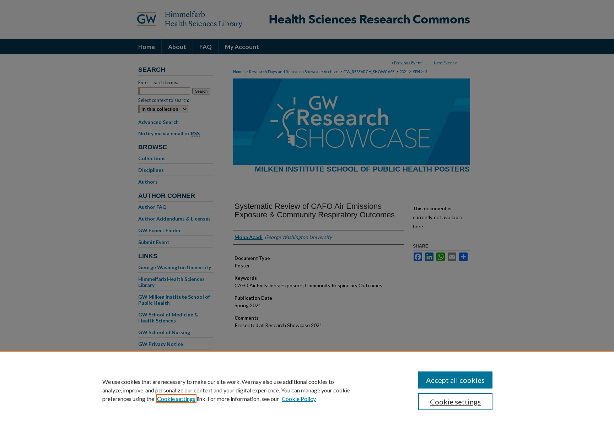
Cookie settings (176, 398)
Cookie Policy (299, 398)
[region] (307, 390)
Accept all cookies (455, 380)
